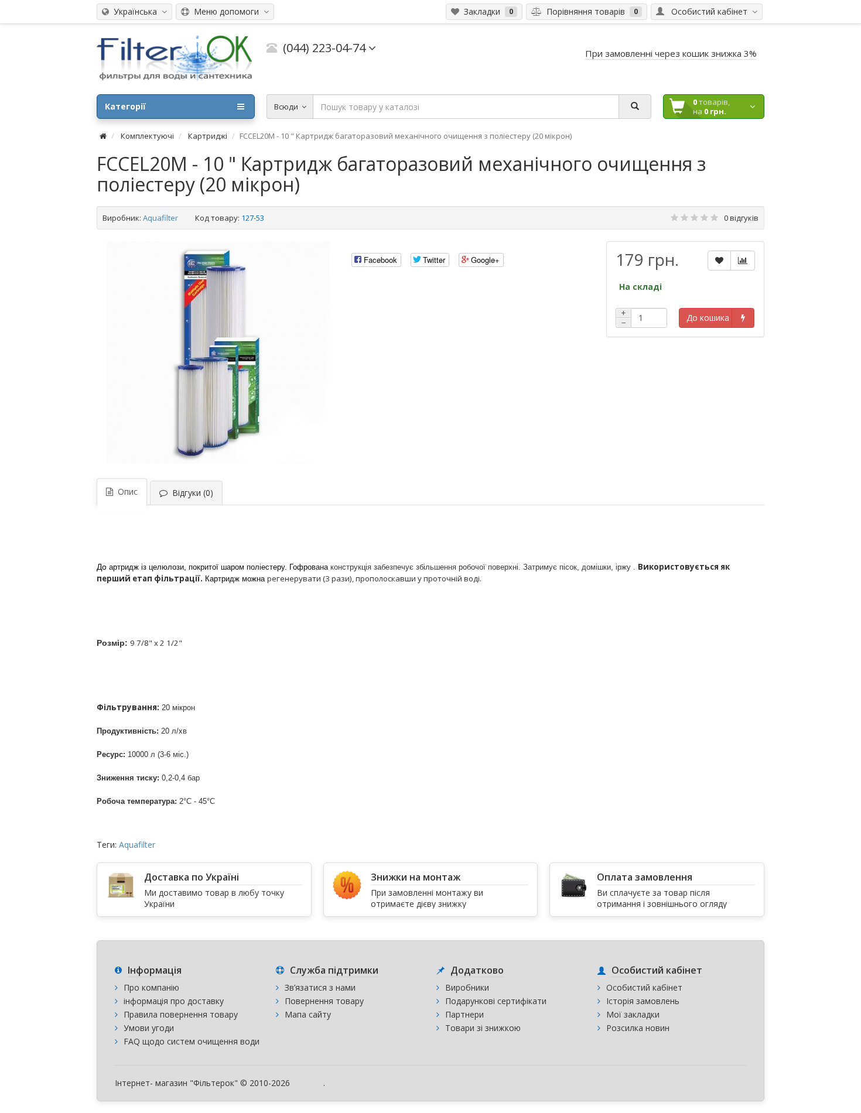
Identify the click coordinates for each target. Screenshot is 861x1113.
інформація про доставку (174, 1000)
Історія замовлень (642, 1000)
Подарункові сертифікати (495, 1000)
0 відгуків (741, 218)
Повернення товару (324, 1000)
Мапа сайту (308, 1014)
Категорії (125, 106)
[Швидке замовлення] (743, 318)
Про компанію (151, 987)
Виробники (467, 987)
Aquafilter (160, 218)
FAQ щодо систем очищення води (191, 1041)
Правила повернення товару (181, 1014)
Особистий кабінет (644, 987)
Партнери (464, 1014)
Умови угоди (149, 1027)
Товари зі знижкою (483, 1027)
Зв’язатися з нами (320, 987)
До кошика (707, 317)
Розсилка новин (637, 1027)
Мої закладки (633, 1014)
